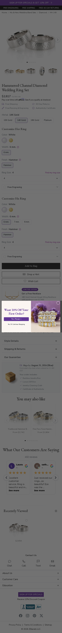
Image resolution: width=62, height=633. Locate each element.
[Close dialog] (58, 302)
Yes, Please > (16, 319)
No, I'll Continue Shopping (16, 324)
